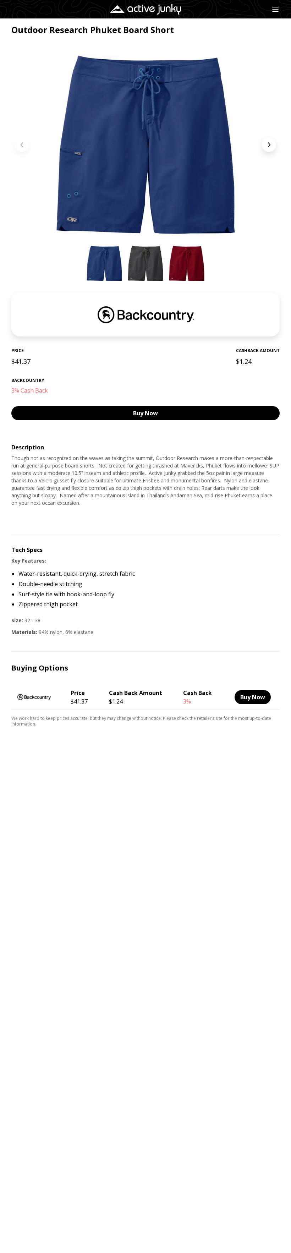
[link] (145, 696)
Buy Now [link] (145, 413)
